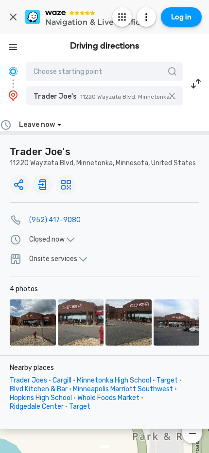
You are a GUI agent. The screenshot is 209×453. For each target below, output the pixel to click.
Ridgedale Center (37, 406)
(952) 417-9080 (55, 220)
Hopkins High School (41, 398)
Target (167, 380)
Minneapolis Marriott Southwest (123, 389)
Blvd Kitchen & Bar (39, 389)
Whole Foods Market (108, 398)
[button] (104, 95)
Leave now (37, 125)
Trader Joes (28, 380)
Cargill (61, 380)
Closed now (47, 240)
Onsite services (53, 259)
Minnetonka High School (114, 380)
